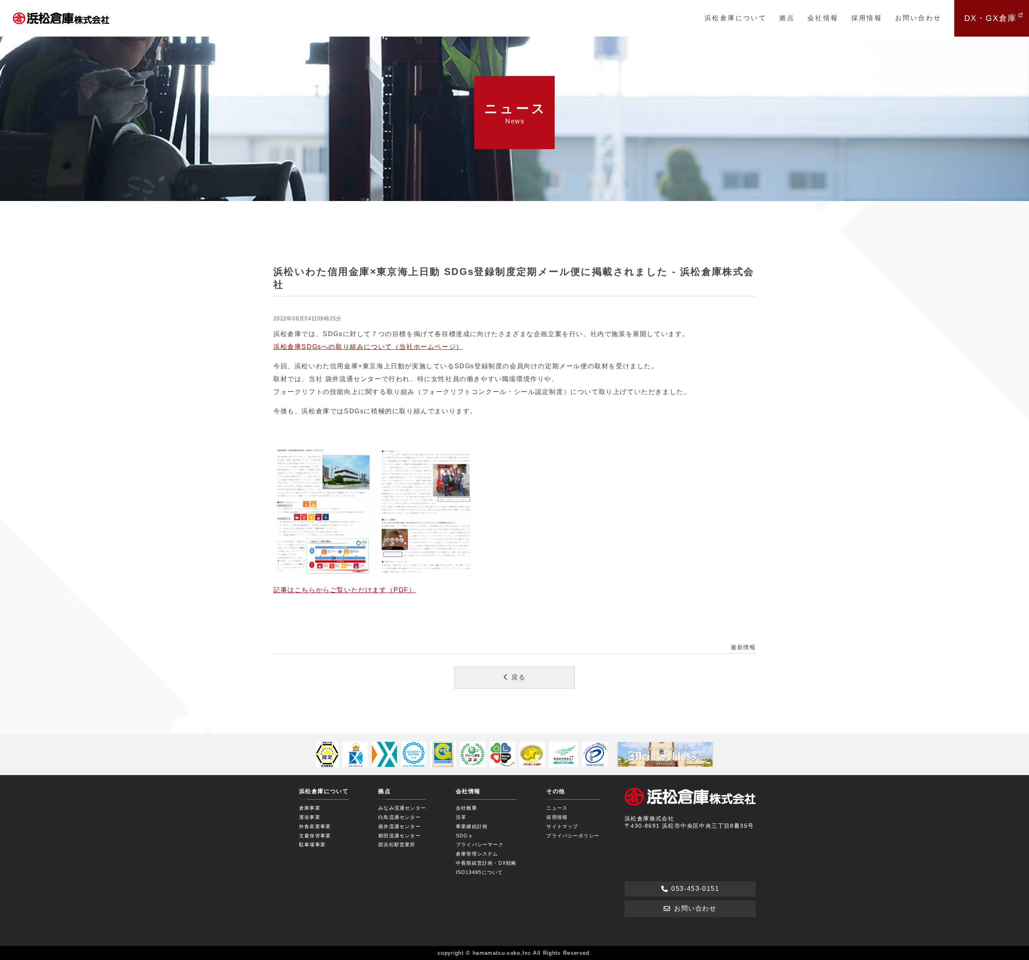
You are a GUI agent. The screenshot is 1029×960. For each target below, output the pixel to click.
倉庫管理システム (477, 854)
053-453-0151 (695, 888)
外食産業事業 (315, 826)
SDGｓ (464, 836)
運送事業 (309, 817)
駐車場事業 (312, 844)
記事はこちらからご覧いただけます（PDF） (344, 590)
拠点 (787, 17)
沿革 (461, 817)
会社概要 (466, 808)
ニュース (557, 808)
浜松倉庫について (736, 17)
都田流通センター (399, 836)
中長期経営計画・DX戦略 (486, 863)
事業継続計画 (472, 826)
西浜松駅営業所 (396, 844)
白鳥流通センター (399, 817)
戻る (518, 677)
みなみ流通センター (402, 808)
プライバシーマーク (480, 844)
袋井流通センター (399, 826)
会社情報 (823, 17)
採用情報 (866, 17)
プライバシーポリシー (572, 836)
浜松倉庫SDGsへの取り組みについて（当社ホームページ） (368, 346)
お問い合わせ (918, 17)
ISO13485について (479, 872)
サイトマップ (562, 826)
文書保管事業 (315, 836)
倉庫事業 (309, 808)
